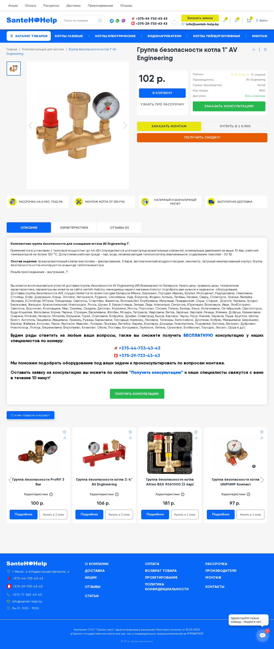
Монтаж (259, 36)
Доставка (73, 5)
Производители (220, 570)
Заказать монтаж (169, 126)
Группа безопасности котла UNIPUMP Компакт (235, 481)
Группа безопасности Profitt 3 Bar (38, 481)
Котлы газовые (69, 36)
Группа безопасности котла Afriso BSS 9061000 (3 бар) (170, 481)
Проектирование (100, 5)
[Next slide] (125, 125)
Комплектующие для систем (43, 49)
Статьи (92, 595)
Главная (12, 49)
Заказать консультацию (229, 106)
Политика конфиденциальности (167, 586)
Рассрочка (51, 5)
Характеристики (74, 227)
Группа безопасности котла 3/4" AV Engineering (104, 481)
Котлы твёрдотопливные (216, 36)
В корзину (162, 93)
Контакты (214, 586)
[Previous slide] (30, 125)
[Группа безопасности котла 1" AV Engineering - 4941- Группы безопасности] (78, 125)
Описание (28, 227)
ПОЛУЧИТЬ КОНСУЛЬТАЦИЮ (137, 394)
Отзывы (126, 5)
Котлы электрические (115, 36)
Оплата (30, 5)
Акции (13, 5)
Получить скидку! (202, 137)
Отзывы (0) (119, 227)
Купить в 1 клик (235, 126)
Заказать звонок (200, 18)
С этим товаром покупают (30, 415)
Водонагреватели (164, 36)
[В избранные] (263, 50)
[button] (14, 69)
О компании (97, 563)
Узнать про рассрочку (162, 104)
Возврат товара (161, 570)
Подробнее (23, 514)
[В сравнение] (253, 50)
